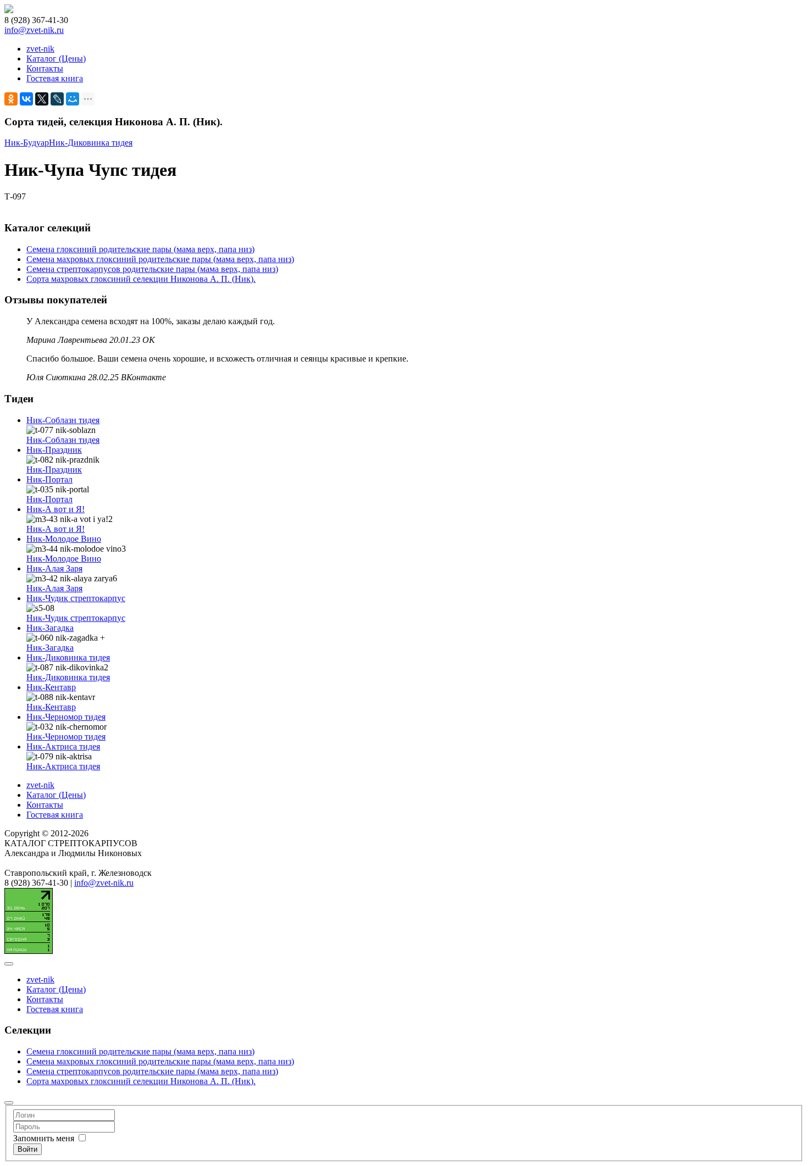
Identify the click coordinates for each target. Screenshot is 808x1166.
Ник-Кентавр (51, 687)
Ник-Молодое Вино (63, 538)
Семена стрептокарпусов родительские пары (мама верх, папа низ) (152, 269)
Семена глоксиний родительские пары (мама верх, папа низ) (140, 249)
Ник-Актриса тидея (63, 746)
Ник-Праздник (54, 449)
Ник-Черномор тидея (66, 716)
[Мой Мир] (72, 99)
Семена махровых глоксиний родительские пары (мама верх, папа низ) (160, 259)
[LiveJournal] (57, 99)
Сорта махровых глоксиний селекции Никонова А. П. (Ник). (141, 279)
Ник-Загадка (50, 627)
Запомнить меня (43, 1138)
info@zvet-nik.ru (34, 30)
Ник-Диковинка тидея (90, 142)
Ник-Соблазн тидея (62, 420)
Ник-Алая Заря (54, 568)
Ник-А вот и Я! (55, 509)
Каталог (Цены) (56, 58)
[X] (41, 99)
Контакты (44, 68)
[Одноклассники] (11, 99)
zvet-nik (40, 48)
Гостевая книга (54, 78)
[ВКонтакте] (26, 99)
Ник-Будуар (26, 142)
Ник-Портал (49, 479)
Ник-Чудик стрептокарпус (75, 598)
